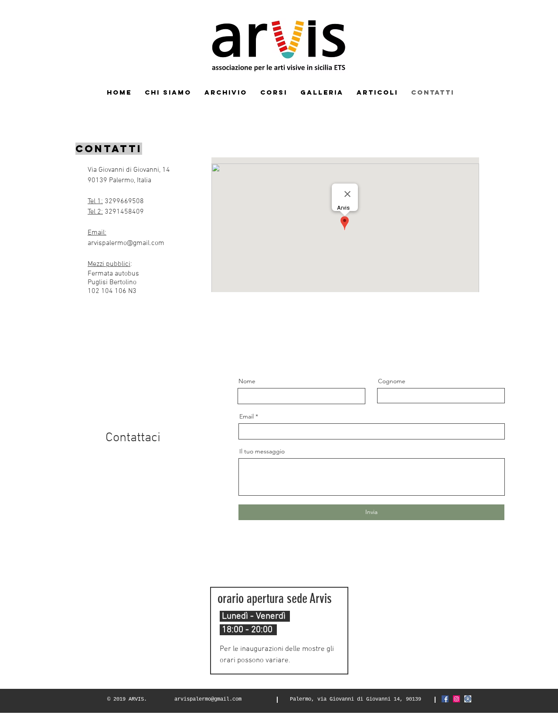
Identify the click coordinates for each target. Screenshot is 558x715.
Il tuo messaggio (262, 451)
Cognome (391, 381)
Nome (246, 381)
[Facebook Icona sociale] (445, 698)
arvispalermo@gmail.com (126, 243)
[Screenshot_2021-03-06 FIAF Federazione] (467, 698)
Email (246, 416)
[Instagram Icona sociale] (456, 698)
